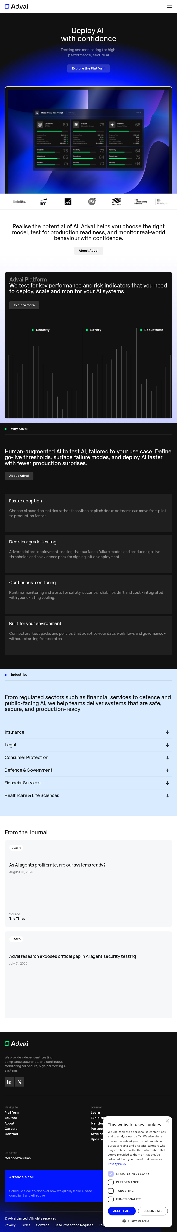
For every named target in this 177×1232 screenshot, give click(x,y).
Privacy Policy (117, 1164)
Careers (11, 1129)
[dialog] (137, 1171)
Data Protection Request (74, 1225)
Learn (95, 1112)
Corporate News (18, 1158)
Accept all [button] (121, 1211)
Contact (11, 1134)
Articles (97, 1134)
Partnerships (101, 1129)
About (10, 1123)
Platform (12, 1112)
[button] (138, 1220)
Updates (97, 1139)
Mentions (98, 1123)
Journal (11, 1118)
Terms (25, 1225)
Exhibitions (100, 1118)
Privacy (10, 1225)
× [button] (167, 1121)
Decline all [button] (153, 1211)
